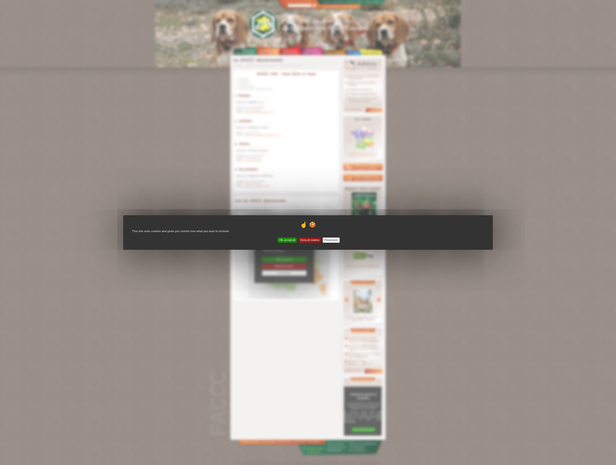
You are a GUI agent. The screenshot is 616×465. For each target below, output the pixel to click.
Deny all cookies (309, 240)
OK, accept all (287, 240)
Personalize (331, 240)
